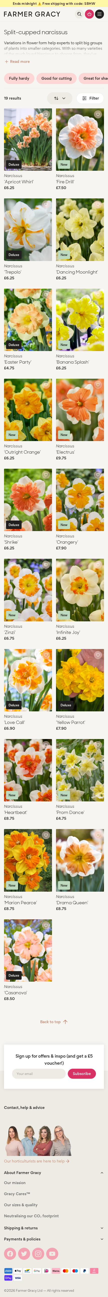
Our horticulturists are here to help (34, 1161)
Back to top (50, 1021)
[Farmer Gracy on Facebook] (10, 1254)
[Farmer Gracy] (32, 14)
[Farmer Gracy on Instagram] (38, 1254)
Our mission (15, 1182)
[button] (99, 14)
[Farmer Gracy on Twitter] (24, 1254)
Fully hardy (19, 78)
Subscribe (82, 1073)
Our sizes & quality (21, 1204)
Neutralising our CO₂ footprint (31, 1216)
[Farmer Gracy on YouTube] (52, 1254)
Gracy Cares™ (17, 1193)
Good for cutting (56, 78)
